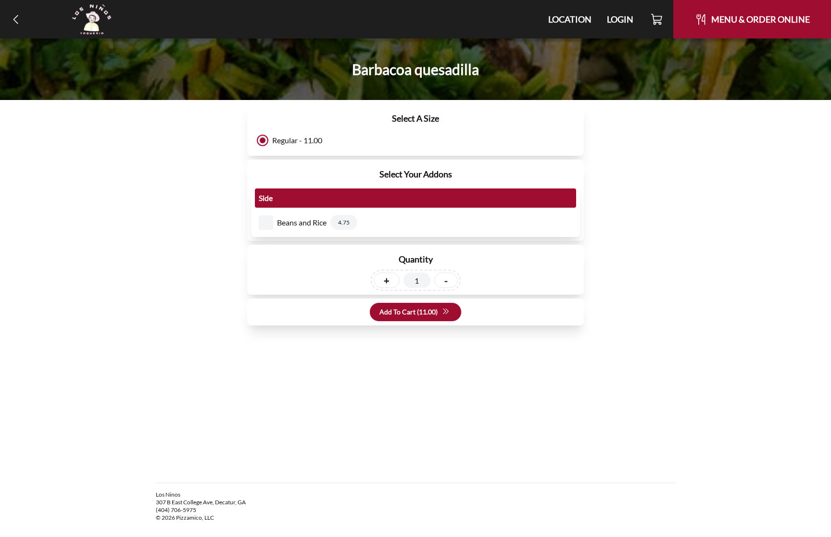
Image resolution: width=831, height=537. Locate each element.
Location (570, 19)
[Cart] (657, 19)
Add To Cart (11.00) (408, 312)
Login (620, 19)
